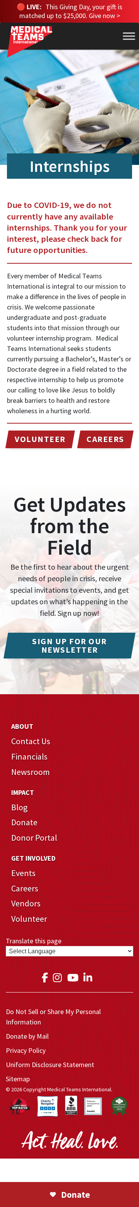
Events (23, 873)
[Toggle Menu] (129, 36)
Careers (24, 888)
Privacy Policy (26, 1050)
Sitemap (18, 1078)
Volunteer (29, 918)
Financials (29, 756)
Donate (24, 822)
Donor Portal (34, 837)
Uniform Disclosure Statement (50, 1064)
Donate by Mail (27, 1036)
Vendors (26, 903)
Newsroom (30, 771)
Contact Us (30, 741)
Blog (19, 807)
